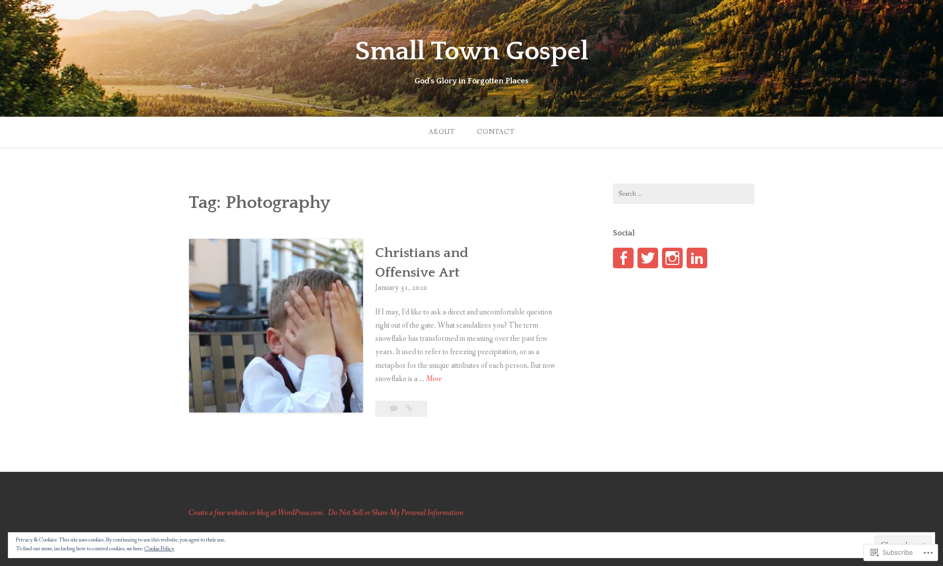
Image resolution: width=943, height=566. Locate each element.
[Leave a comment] (394, 409)
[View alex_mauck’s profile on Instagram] (672, 258)
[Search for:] (683, 193)
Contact (496, 132)
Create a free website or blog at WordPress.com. (256, 513)
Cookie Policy (159, 549)
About (441, 132)
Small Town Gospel (471, 51)
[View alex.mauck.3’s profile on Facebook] (623, 258)
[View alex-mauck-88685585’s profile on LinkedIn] (697, 258)
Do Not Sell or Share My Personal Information (395, 513)
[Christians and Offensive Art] (409, 409)
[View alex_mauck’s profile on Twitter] (648, 258)
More (434, 379)
